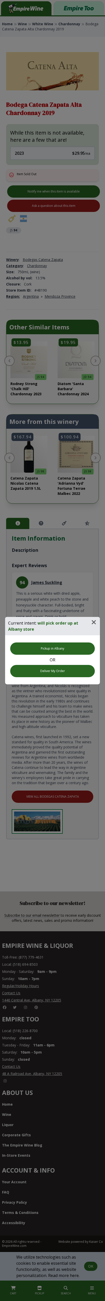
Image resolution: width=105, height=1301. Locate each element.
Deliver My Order (52, 671)
